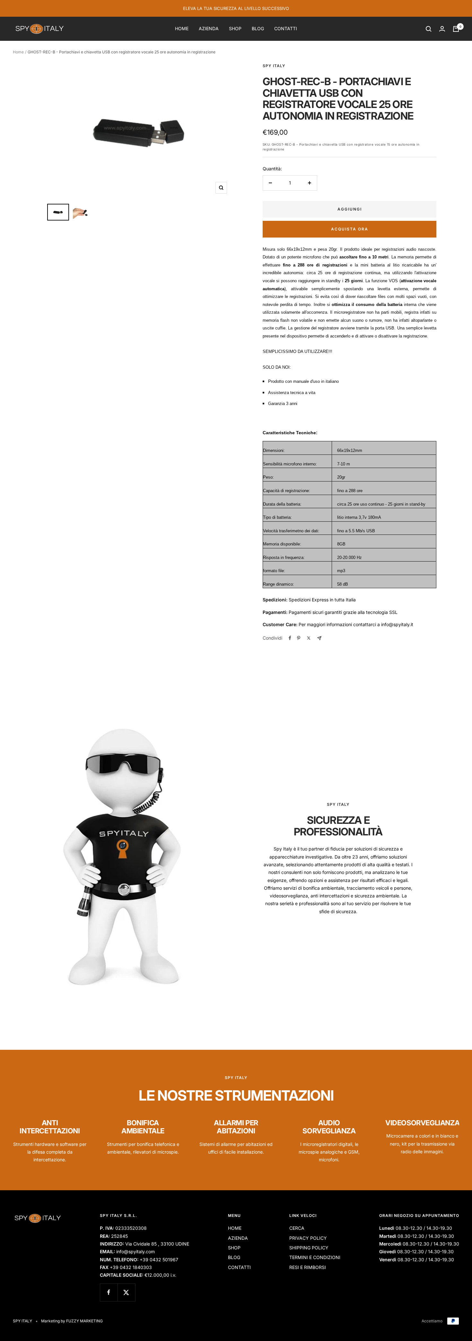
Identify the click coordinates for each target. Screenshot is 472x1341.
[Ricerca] (429, 29)
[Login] (442, 29)
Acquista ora (349, 229)
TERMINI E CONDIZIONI (314, 1257)
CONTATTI (285, 29)
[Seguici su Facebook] (109, 1292)
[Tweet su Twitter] (308, 638)
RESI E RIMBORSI (307, 1267)
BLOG (258, 29)
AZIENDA (209, 29)
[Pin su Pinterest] (298, 638)
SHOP (235, 29)
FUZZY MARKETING (84, 1320)
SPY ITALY (274, 65)
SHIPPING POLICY (308, 1247)
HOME (181, 29)
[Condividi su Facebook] (290, 638)
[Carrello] (456, 29)
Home (18, 52)
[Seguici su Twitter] (126, 1292)
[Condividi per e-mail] (319, 638)
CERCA (296, 1228)
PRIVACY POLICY (308, 1238)
